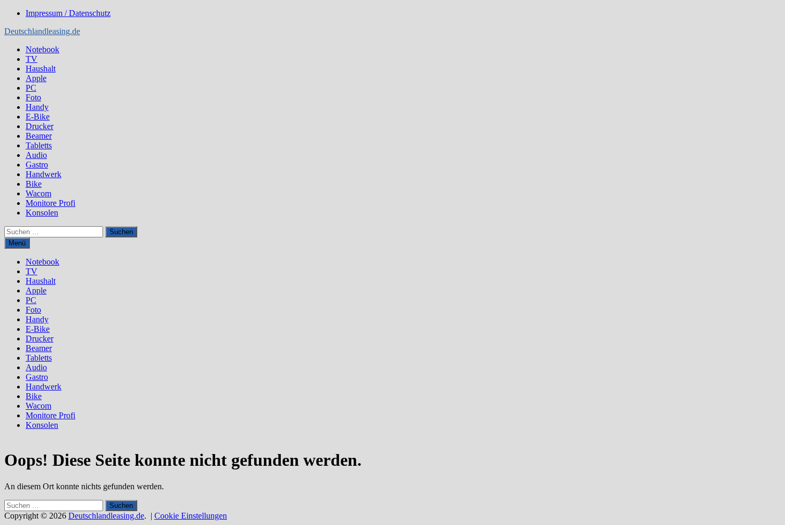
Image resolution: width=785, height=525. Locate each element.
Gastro (37, 164)
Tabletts (39, 145)
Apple (36, 78)
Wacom (38, 193)
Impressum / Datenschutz (68, 13)
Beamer (39, 135)
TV (31, 58)
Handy (37, 107)
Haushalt (41, 68)
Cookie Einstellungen (190, 515)
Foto (33, 97)
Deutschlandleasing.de (42, 31)
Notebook (42, 49)
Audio (36, 155)
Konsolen (42, 212)
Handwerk (43, 174)
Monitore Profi (50, 203)
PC (31, 87)
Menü (17, 243)
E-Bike (38, 116)
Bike (34, 183)
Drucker (39, 126)
